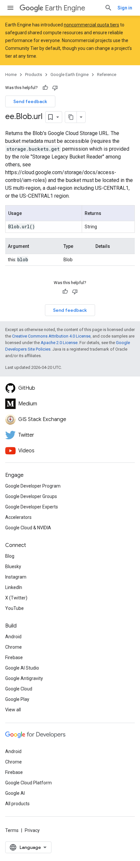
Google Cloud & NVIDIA (28, 527)
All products (17, 803)
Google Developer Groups (31, 496)
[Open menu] (10, 8)
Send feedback (30, 101)
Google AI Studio (22, 668)
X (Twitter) (16, 597)
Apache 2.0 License (59, 342)
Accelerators (18, 517)
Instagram (15, 577)
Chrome (13, 647)
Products (33, 74)
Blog (9, 556)
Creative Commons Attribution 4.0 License (51, 336)
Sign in (125, 7)
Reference (106, 74)
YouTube (14, 608)
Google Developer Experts (31, 506)
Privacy (32, 830)
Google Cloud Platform (28, 782)
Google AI (15, 793)
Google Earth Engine (69, 74)
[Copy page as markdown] (71, 117)
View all (13, 709)
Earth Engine (65, 8)
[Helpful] (45, 88)
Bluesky (13, 566)
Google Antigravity (24, 678)
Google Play (17, 699)
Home (11, 74)
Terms (12, 830)
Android (13, 636)
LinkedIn (13, 587)
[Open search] (108, 8)
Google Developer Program (33, 486)
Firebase (14, 657)
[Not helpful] (55, 88)
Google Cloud (18, 688)
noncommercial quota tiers (91, 24)
